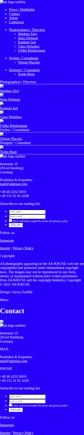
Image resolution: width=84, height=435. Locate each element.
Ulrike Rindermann (31, 50)
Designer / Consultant (24, 70)
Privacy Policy (23, 248)
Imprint (5, 248)
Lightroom (16, 22)
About (13, 18)
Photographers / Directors (27, 30)
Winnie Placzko (29, 62)
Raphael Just (27, 42)
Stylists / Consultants (23, 58)
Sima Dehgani (28, 38)
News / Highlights (22, 9)
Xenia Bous (26, 74)
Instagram (7, 240)
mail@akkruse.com (13, 184)
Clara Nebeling (28, 46)
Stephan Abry (27, 34)
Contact (14, 14)
